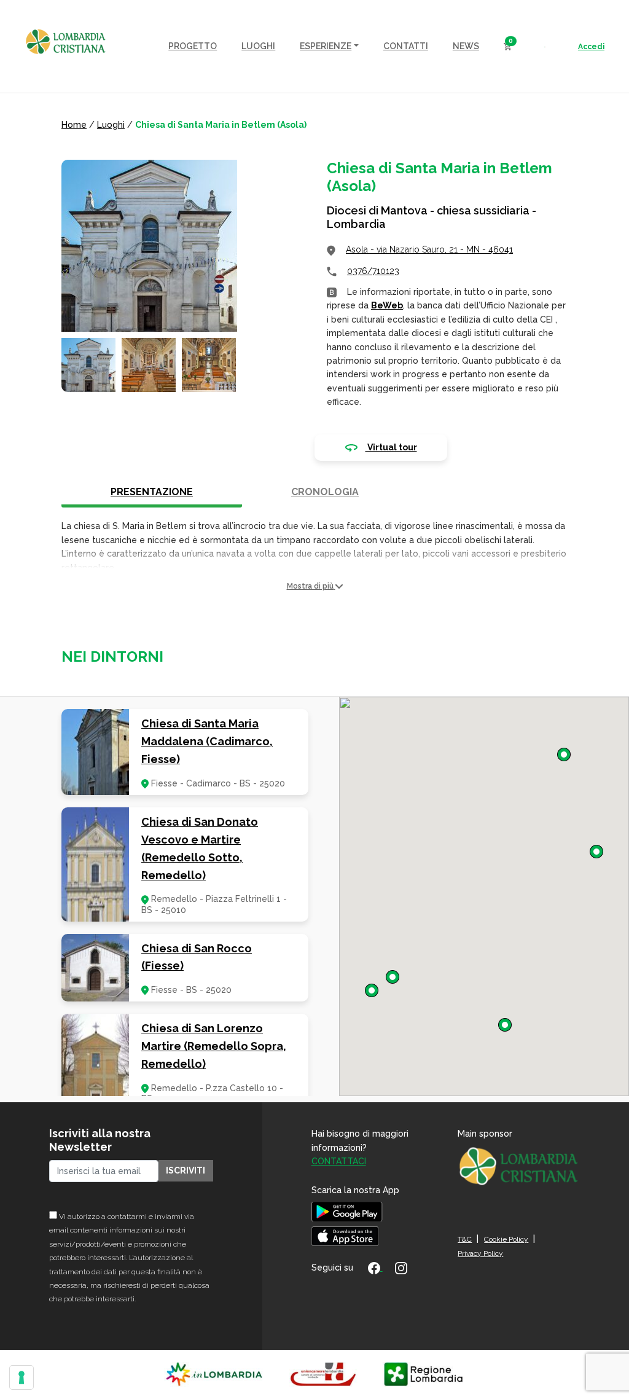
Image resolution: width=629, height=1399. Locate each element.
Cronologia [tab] (325, 492)
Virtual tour (391, 447)
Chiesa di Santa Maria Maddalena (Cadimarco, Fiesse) (207, 741)
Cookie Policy (506, 1239)
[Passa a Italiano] (545, 46)
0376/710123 (373, 271)
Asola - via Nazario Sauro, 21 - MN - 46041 (429, 249)
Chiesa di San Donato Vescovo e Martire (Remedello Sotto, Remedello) (199, 848)
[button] (314, 586)
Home (74, 125)
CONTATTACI (338, 1161)
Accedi (591, 46)
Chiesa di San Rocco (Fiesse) (196, 957)
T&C (465, 1239)
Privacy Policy (480, 1253)
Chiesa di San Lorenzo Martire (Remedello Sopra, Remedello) (213, 1046)
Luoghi (111, 125)
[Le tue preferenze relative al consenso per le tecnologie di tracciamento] (21, 1377)
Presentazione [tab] (152, 492)
